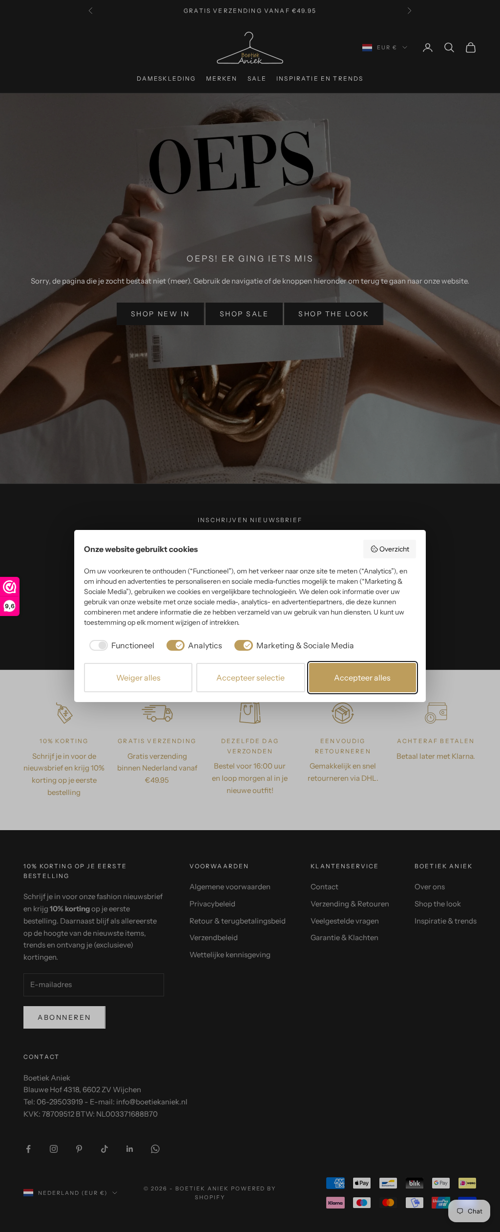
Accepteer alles (362, 677)
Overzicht (394, 549)
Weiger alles (138, 677)
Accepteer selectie (250, 677)
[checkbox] (120, 645)
